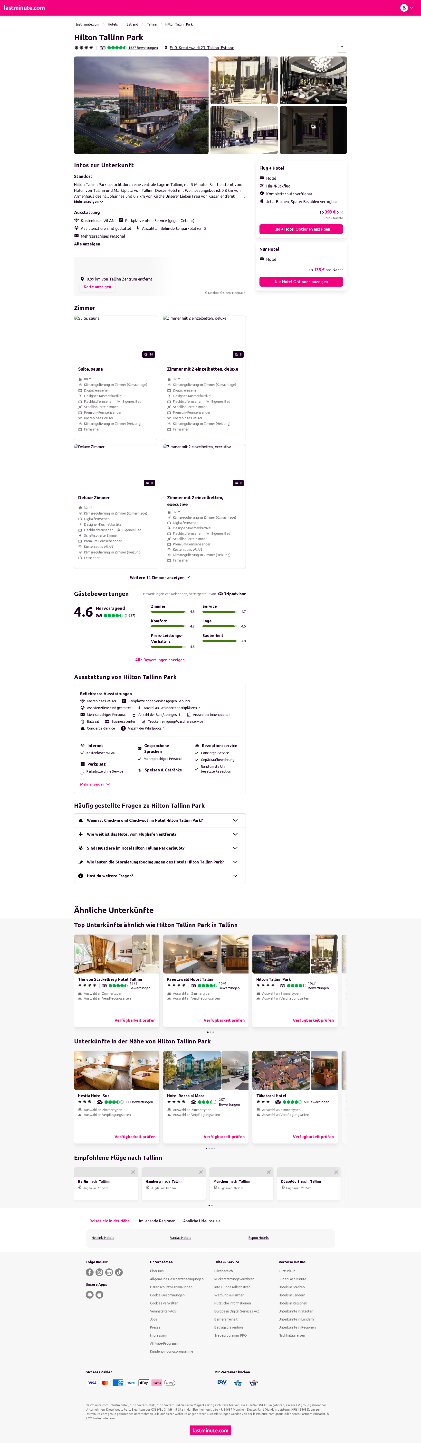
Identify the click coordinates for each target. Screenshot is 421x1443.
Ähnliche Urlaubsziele (201, 1221)
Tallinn (152, 24)
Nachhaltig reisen (292, 1335)
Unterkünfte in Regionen (297, 1327)
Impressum (158, 1335)
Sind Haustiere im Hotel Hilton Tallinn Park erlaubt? (136, 848)
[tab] (110, 1221)
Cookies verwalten (164, 1303)
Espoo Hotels (259, 1238)
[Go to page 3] (213, 1032)
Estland (132, 24)
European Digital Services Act (236, 1311)
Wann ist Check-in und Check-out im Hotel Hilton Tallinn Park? (145, 820)
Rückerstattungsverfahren (234, 1279)
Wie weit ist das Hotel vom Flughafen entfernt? (132, 834)
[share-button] (342, 47)
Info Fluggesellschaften (232, 1287)
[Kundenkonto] (407, 8)
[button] (141, 105)
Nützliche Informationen (232, 1303)
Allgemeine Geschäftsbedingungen (177, 1279)
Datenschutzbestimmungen (171, 1287)
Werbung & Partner (229, 1295)
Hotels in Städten (292, 1287)
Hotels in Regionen (293, 1303)
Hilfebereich (223, 1271)
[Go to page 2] (210, 1032)
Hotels (113, 24)
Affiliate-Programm (164, 1343)
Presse (155, 1327)
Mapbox (213, 292)
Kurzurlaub (287, 1271)
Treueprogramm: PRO (230, 1335)
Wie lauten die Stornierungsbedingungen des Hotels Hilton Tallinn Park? (155, 862)
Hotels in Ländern (292, 1295)
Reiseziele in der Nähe (110, 1221)
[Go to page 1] (208, 1032)
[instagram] (99, 1272)
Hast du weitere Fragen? (110, 876)
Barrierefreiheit (226, 1319)
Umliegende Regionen (156, 1221)
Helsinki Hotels (103, 1238)
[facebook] (90, 1272)
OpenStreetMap (234, 292)
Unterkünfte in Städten (296, 1311)
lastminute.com (87, 24)
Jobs (153, 1319)
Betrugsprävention (228, 1327)
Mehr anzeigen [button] (92, 784)
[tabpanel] (210, 1238)
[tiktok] (119, 1272)
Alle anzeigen (87, 244)
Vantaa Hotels (180, 1238)
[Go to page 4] (214, 1148)
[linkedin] (109, 1272)
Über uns (157, 1271)
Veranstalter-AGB (163, 1311)
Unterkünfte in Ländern (296, 1319)
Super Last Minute (292, 1279)
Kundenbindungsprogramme (171, 1351)
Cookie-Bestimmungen (167, 1295)
